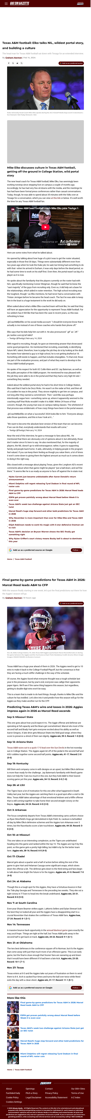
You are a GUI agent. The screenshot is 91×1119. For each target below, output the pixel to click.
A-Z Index (75, 1097)
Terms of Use (77, 1093)
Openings (30, 1088)
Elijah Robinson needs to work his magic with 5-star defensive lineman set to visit (46, 526)
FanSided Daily (13, 1093)
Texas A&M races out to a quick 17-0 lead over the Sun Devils (35, 747)
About (9, 1088)
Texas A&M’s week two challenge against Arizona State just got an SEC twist (44, 505)
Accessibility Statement (56, 1097)
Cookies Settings (14, 1102)
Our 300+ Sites (78, 1088)
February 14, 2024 (34, 338)
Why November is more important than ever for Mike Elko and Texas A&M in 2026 (46, 519)
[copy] (21, 63)
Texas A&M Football (23, 559)
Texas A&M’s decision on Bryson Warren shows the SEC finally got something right (42, 533)
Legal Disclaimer (33, 1097)
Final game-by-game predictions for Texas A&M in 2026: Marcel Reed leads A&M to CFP (46, 491)
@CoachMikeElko (16, 322)
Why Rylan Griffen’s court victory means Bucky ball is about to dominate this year (45, 540)
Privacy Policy (51, 1093)
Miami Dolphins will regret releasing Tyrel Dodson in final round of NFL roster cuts (44, 485)
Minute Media (18, 1108)
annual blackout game (57, 930)
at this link (56, 198)
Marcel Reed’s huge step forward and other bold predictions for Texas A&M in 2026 (46, 512)
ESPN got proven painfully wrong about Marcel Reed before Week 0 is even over (44, 498)
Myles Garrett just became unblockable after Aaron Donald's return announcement (42, 478)
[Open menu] (6, 3)
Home (9, 559)
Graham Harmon (13, 58)
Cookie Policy (12, 1097)
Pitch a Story (32, 1093)
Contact (49, 1088)
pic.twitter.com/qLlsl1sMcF (20, 335)
